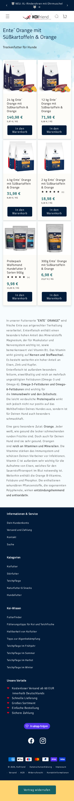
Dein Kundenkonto (18, 522)
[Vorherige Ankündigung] (6, 5)
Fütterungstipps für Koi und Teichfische (30, 624)
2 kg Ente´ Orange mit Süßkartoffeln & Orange (53, 183)
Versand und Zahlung (19, 529)
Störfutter (13, 573)
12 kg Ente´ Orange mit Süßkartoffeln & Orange (52, 105)
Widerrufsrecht (35, 772)
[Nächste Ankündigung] (67, 5)
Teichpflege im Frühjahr (21, 645)
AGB (22, 772)
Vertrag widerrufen (37, 790)
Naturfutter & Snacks (19, 588)
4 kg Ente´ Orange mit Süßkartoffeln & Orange (19, 183)
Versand (13, 772)
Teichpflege (14, 580)
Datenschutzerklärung (41, 767)
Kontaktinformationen (58, 772)
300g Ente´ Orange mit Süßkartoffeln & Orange (54, 265)
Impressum (61, 767)
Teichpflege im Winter (20, 667)
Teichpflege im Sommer (21, 653)
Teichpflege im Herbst (20, 660)
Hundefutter (14, 595)
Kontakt (11, 537)
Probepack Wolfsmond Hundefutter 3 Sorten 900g (16, 266)
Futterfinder (14, 617)
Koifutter (12, 566)
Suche (10, 544)
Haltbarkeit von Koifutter (22, 631)
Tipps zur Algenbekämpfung (23, 638)
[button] (7, 16)
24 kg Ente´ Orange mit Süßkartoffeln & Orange (17, 105)
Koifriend (20, 767)
